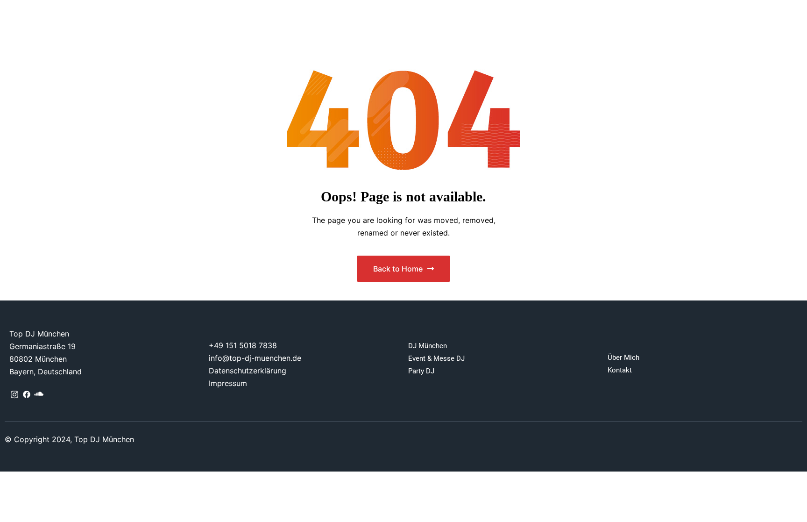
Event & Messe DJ (436, 358)
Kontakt (620, 370)
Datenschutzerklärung (247, 370)
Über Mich (623, 357)
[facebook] (26, 394)
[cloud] (39, 394)
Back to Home (398, 268)
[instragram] (14, 394)
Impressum (228, 383)
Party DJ (421, 371)
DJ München (427, 346)
